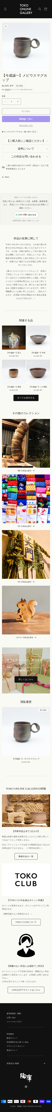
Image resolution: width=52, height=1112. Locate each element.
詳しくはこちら (26, 679)
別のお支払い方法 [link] (26, 125)
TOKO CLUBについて (26, 922)
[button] (5, 9)
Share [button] (7, 177)
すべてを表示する (26, 398)
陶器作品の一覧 (26, 856)
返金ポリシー (12, 1050)
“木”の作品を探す (24, 582)
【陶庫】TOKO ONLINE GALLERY (29, 1106)
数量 (4, 96)
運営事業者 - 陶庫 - (14, 1014)
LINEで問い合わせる (27, 215)
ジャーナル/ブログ (14, 1022)
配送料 (7, 89)
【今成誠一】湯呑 (14, 387)
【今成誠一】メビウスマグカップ (26, 759)
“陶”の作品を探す (24, 471)
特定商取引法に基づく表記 (17, 1042)
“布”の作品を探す (24, 526)
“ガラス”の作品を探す (24, 637)
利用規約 (10, 1034)
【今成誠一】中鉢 (38, 353)
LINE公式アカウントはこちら (26, 990)
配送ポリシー (12, 1038)
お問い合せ (11, 1018)
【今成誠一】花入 (14, 353)
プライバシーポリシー (16, 1046)
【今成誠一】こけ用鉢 (38, 387)
